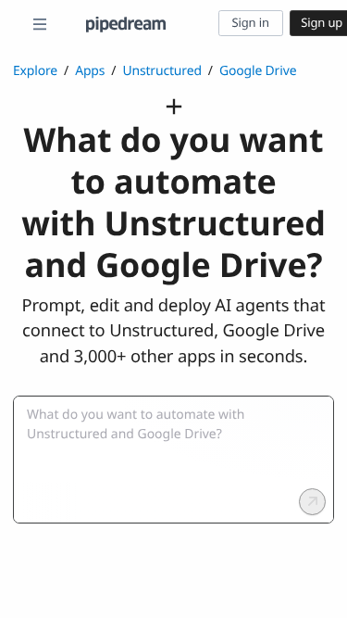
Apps (90, 71)
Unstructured (161, 71)
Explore (35, 71)
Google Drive (257, 71)
